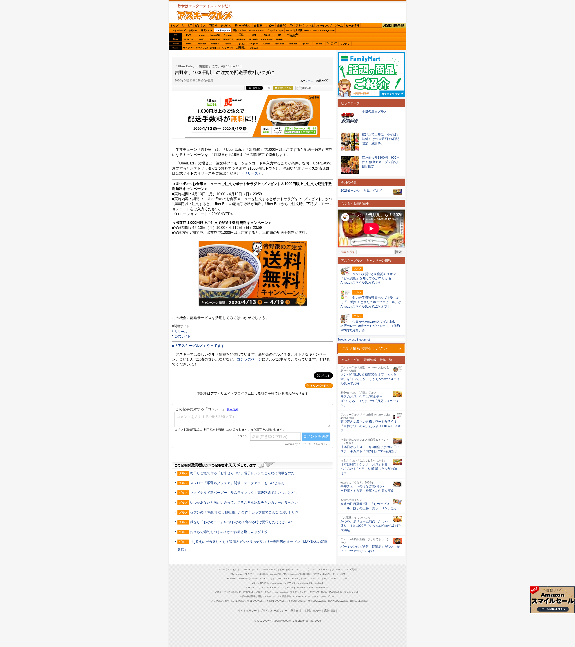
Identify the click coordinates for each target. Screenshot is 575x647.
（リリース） (251, 173)
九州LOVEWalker (317, 601)
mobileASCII (299, 596)
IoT (190, 25)
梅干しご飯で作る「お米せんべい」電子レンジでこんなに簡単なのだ (242, 473)
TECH (213, 25)
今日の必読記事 (248, 596)
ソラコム (240, 43)
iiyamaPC (214, 35)
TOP (219, 569)
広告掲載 (329, 610)
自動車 (258, 25)
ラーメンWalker (215, 601)
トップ (174, 25)
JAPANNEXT (214, 48)
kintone (215, 43)
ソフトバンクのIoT (331, 43)
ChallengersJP (326, 30)
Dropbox (254, 43)
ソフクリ (345, 43)
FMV (188, 35)
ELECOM (188, 39)
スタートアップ (324, 25)
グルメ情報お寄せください (364, 348)
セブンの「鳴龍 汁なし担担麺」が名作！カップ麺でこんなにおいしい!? (244, 512)
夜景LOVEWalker (297, 601)
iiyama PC (275, 574)
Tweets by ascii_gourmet (354, 339)
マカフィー (188, 48)
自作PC (281, 25)
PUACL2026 (310, 30)
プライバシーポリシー (273, 610)
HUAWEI (253, 39)
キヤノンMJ (202, 48)
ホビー (270, 25)
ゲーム (339, 25)
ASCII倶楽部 (394, 25)
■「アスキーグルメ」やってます (198, 346)
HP (279, 35)
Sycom (228, 35)
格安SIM (192, 30)
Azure (228, 43)
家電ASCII (206, 30)
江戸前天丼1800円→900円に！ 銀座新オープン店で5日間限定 (381, 162)
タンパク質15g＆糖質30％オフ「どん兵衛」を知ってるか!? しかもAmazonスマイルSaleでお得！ (370, 379)
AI (183, 25)
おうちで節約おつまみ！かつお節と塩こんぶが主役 (229, 532)
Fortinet (293, 43)
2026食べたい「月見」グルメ (361, 190)
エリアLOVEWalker (235, 601)
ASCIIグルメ (204, 15)
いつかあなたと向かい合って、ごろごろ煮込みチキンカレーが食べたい (244, 502)
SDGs (289, 30)
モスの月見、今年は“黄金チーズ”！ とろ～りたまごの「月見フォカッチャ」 (370, 401)
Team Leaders (280, 592)
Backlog (279, 43)
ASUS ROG (215, 39)
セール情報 (352, 25)
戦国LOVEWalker (359, 601)
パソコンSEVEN (241, 35)
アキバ (300, 25)
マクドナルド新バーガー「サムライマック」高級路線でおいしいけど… (244, 492)
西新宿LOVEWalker (276, 601)
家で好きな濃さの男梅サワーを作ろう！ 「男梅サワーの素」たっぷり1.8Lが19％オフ (371, 426)
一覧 (267, 88)
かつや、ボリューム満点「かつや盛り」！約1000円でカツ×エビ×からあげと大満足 (371, 526)
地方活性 (297, 30)
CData (266, 43)
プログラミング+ (274, 30)
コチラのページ (249, 359)
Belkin (279, 39)
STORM (341, 574)
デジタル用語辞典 (282, 596)
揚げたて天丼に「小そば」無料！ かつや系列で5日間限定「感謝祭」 (381, 139)
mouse (201, 35)
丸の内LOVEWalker (338, 601)
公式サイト (182, 336)
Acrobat (201, 43)
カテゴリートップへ (319, 385)
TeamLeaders (256, 30)
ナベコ (309, 80)
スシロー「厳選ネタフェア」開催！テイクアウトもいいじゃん (237, 483)
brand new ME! (305, 583)
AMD (201, 39)
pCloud (254, 48)
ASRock (240, 39)
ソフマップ (227, 48)
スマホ (310, 25)
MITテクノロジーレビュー (321, 596)
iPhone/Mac (242, 25)
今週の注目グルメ (374, 111)
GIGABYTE (228, 39)
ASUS (267, 35)
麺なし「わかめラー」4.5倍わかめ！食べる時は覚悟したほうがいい (241, 522)
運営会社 (295, 610)
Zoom (319, 43)
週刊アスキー (239, 30)
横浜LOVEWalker (255, 601)
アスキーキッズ (178, 30)
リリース (181, 331)
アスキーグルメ (223, 30)
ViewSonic (267, 39)
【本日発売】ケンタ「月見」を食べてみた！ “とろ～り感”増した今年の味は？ (369, 469)
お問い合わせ (313, 610)
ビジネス (200, 25)
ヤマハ (306, 43)
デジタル (226, 25)
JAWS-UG (243, 578)
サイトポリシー (247, 610)
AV (291, 25)
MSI (254, 35)
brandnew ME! (240, 48)
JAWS (189, 43)
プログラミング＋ (299, 592)
